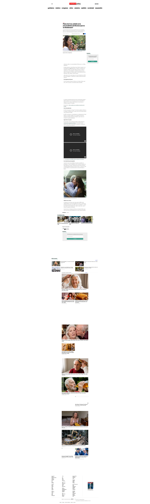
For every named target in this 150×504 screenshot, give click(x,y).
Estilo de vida (63, 480)
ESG (62, 493)
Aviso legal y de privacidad (67, 502)
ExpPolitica (72, 499)
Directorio (74, 502)
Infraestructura (63, 490)
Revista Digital (74, 489)
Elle (62, 477)
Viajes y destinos (74, 493)
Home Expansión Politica (54, 477)
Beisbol (73, 485)
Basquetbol (74, 487)
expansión (98, 8)
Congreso (52, 486)
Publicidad (60, 502)
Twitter (95, 4)
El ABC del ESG (74, 477)
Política (68, 212)
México (52, 485)
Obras (52, 480)
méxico (57, 8)
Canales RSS (72, 502)
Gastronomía (74, 491)
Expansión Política (66, 228)
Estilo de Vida (74, 495)
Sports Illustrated (75, 484)
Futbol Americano (74, 486)
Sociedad (91, 8)
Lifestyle (73, 488)
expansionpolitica (73, 499)
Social (62, 494)
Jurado (73, 496)
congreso (65, 8)
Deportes (63, 484)
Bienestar (73, 494)
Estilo (62, 482)
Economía (53, 478)
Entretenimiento (63, 483)
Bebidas (73, 492)
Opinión (52, 488)
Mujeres (74, 479)
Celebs (62, 479)
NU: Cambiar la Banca (90, 489)
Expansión (53, 476)
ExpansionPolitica (75, 499)
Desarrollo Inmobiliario (64, 489)
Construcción (63, 488)
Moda (62, 478)
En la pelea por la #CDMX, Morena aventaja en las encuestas (74, 159)
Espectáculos (53, 491)
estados (77, 8)
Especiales (74, 482)
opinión (83, 8)
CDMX (71, 8)
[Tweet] (83, 33)
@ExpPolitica (70, 52)
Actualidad (74, 480)
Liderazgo (73, 481)
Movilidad (63, 496)
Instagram (96, 4)
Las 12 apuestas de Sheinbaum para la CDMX (86, 223)
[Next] (93, 219)
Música (62, 485)
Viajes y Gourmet (53, 495)
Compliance (63, 502)
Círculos (52, 493)
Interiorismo (63, 491)
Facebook (97, 4)
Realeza (52, 492)
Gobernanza (63, 495)
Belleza (52, 494)
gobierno (51, 8)
